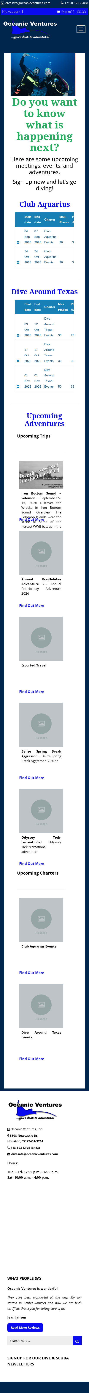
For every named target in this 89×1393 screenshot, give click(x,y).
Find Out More (31, 519)
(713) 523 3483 (76, 3)
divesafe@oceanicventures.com (27, 3)
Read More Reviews (25, 1327)
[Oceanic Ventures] (39, 29)
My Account (11, 11)
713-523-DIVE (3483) (25, 1148)
